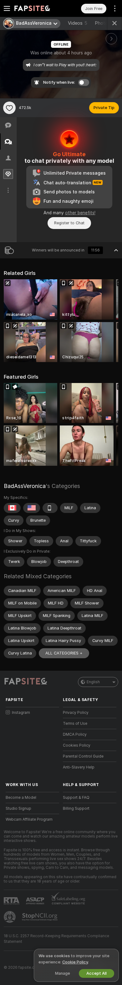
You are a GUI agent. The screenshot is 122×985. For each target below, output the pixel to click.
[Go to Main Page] (37, 8)
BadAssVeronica (25, 486)
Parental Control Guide (83, 756)
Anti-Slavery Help (78, 767)
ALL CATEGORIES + (64, 653)
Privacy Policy (76, 712)
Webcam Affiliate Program (29, 819)
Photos (105, 23)
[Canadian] (12, 508)
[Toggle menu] (7, 8)
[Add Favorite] (9, 108)
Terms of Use (75, 723)
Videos (77, 23)
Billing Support (76, 808)
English (93, 682)
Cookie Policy (75, 962)
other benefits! (80, 212)
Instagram (21, 712)
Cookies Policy (76, 745)
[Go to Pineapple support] (10, 917)
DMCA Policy (75, 734)
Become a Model (21, 797)
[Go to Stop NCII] (40, 917)
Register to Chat (69, 223)
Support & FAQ (76, 797)
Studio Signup (18, 808)
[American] (31, 508)
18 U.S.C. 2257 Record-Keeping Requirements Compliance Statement (56, 939)
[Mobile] (50, 508)
